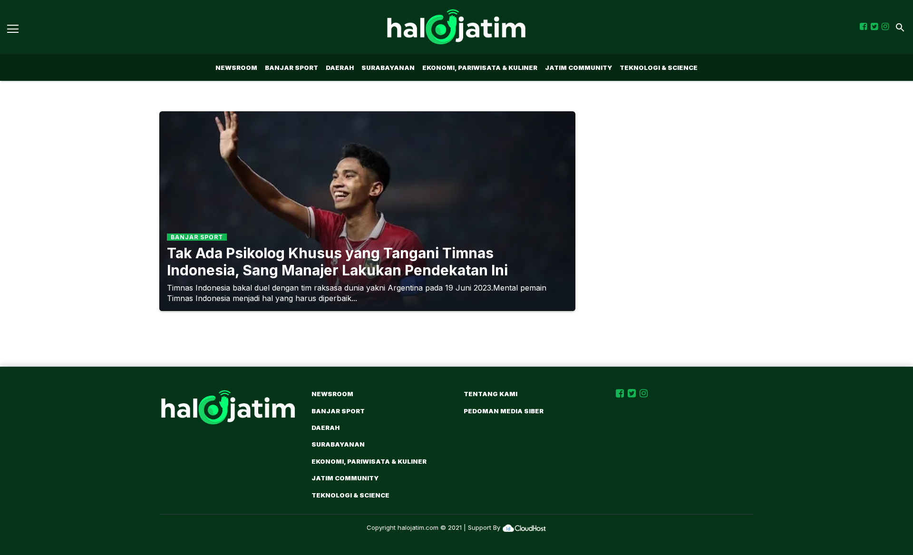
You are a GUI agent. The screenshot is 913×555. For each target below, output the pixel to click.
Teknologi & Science (659, 67)
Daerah (340, 67)
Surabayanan (388, 67)
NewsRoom (236, 67)
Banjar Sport (291, 67)
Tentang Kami (490, 394)
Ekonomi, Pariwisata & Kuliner (479, 67)
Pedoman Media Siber (504, 411)
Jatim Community (578, 67)
